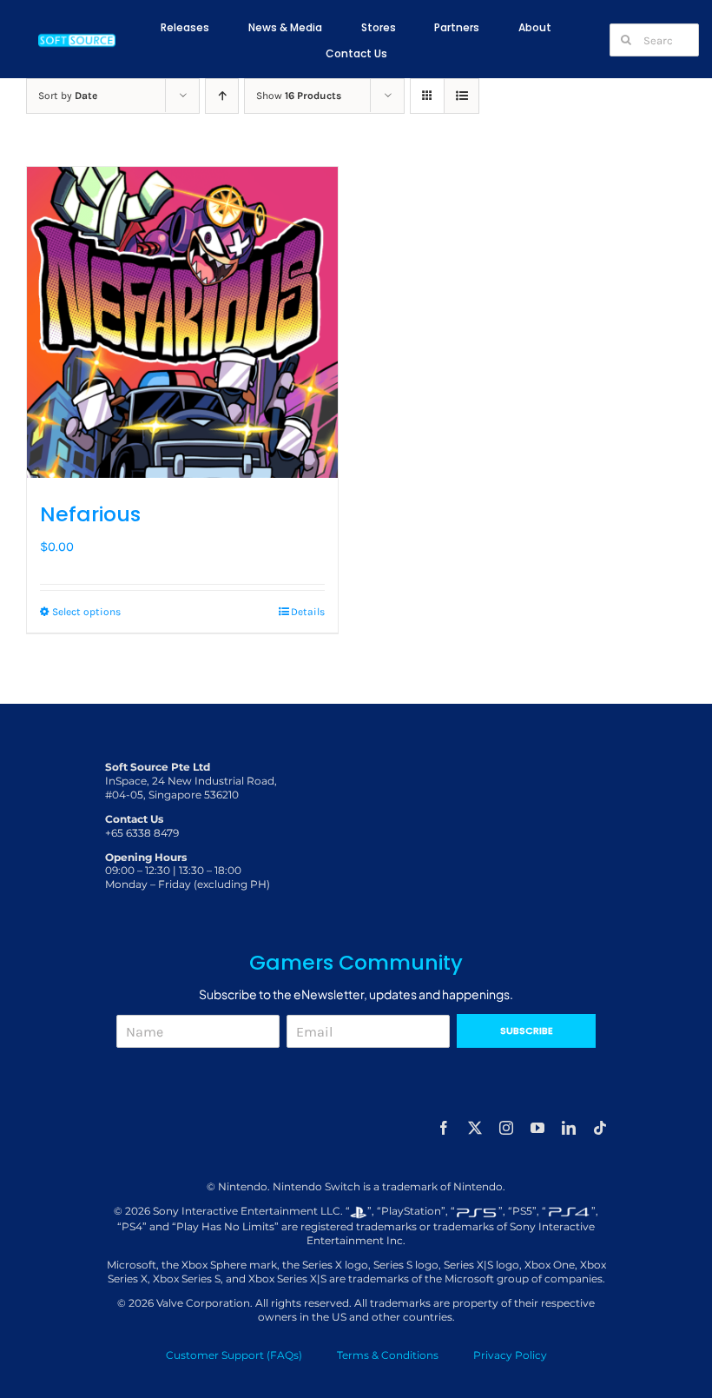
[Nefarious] (182, 322)
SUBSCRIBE (526, 1030)
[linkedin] (569, 1128)
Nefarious (90, 514)
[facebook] (444, 1128)
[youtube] (537, 1128)
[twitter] (475, 1128)
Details (308, 612)
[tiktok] (600, 1128)
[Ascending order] (222, 96)
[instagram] (506, 1128)
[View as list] (461, 96)
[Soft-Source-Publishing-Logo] (77, 36)
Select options (86, 612)
